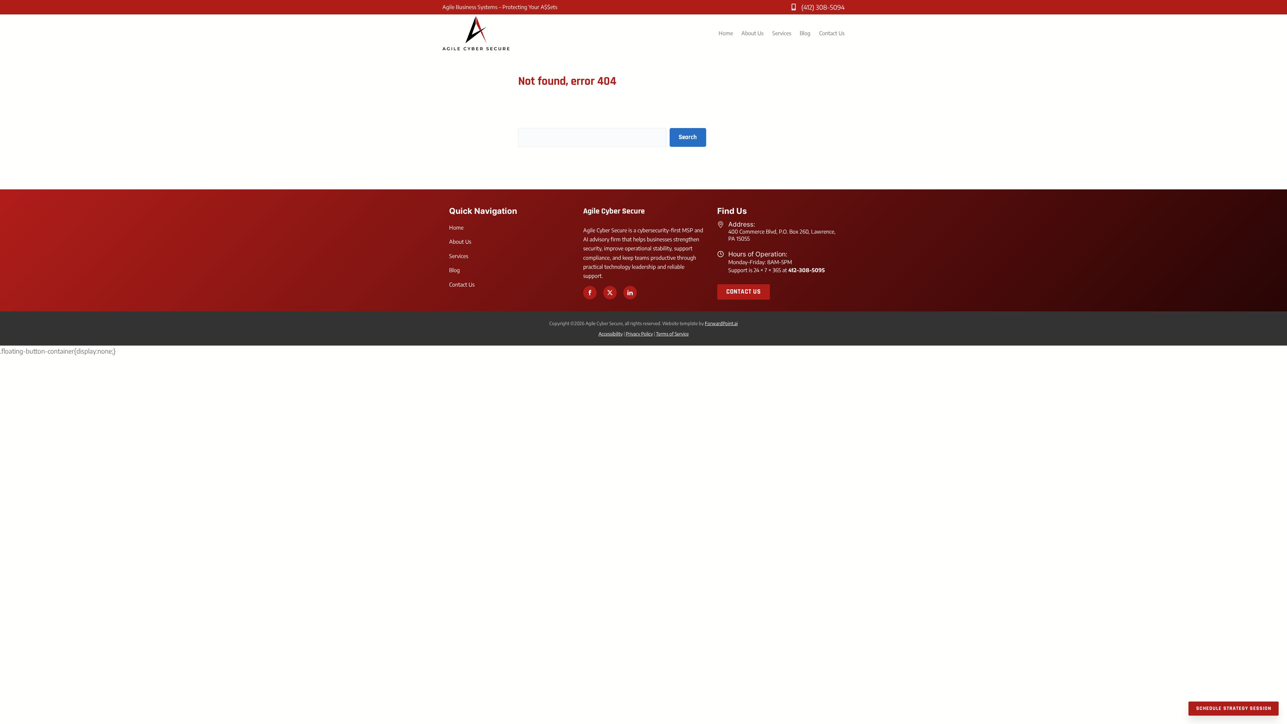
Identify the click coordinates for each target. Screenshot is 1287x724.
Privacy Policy (639, 334)
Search (688, 137)
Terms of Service (672, 334)
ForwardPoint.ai (721, 323)
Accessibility (611, 334)
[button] (590, 292)
